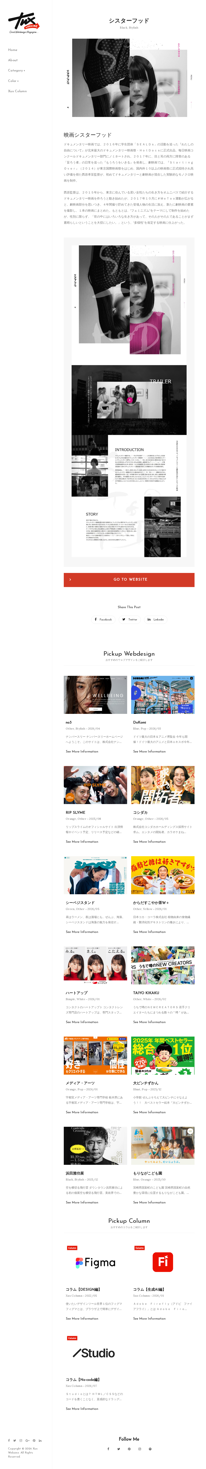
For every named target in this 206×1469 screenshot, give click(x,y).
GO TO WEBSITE (131, 580)
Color (12, 81)
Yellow (147, 909)
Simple (70, 999)
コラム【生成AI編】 (149, 1290)
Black (123, 27)
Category (15, 70)
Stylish (133, 27)
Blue (136, 728)
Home (12, 50)
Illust (136, 1089)
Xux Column (17, 91)
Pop (143, 728)
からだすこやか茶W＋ (151, 903)
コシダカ (140, 813)
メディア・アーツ (80, 1083)
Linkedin (158, 619)
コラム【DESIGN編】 (84, 1290)
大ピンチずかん (146, 1083)
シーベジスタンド (80, 903)
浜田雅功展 (75, 1173)
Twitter (132, 619)
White (81, 999)
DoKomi (139, 723)
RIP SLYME (75, 813)
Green (70, 909)
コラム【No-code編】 (83, 1380)
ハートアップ (77, 993)
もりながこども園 (147, 1173)
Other (70, 728)
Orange (71, 819)
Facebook (106, 619)
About (13, 60)
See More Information (82, 751)
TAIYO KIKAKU (146, 993)
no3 (69, 723)
